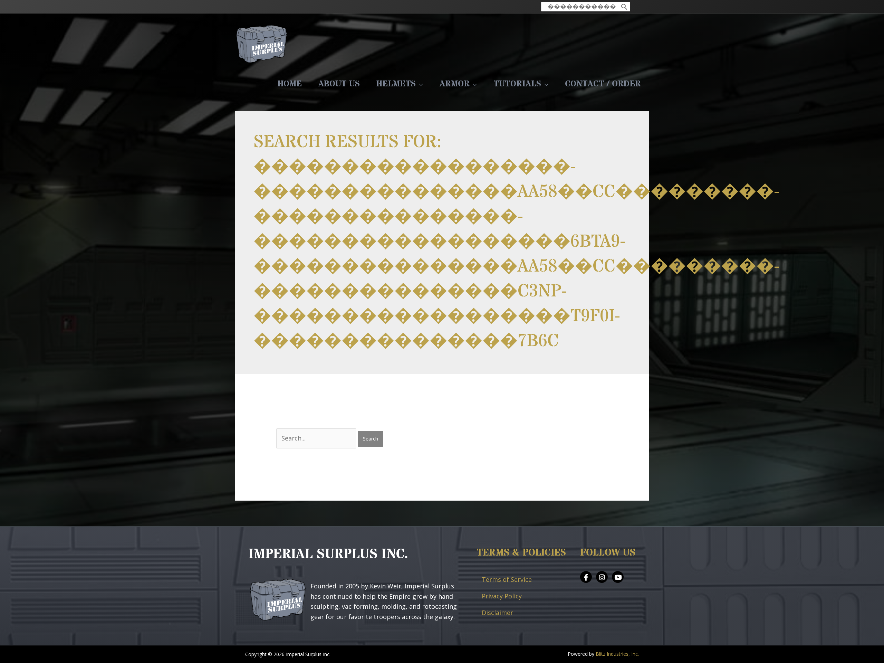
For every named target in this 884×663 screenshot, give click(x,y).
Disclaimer (497, 612)
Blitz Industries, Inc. (617, 654)
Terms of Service (507, 579)
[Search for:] (317, 438)
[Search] (624, 6)
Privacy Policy (502, 596)
